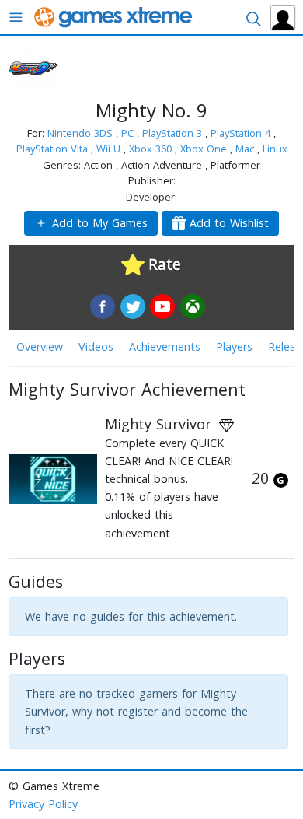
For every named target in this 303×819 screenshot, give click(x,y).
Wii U (110, 149)
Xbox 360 (152, 149)
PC (129, 133)
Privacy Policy (43, 803)
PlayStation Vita (53, 149)
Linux (275, 149)
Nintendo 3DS (81, 133)
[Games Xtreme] (114, 16)
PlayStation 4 (242, 133)
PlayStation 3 (173, 133)
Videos (95, 346)
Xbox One (205, 149)
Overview (39, 346)
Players (234, 346)
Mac (246, 149)
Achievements (164, 346)
